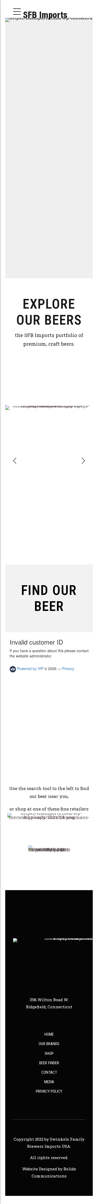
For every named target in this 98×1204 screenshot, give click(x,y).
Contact (49, 1072)
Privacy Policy (49, 1091)
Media (49, 1082)
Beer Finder (49, 1063)
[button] (15, 460)
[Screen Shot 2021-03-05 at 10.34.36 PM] (49, 866)
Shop (49, 1053)
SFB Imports (45, 14)
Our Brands (49, 1043)
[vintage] (49, 463)
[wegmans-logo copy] (49, 828)
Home (49, 1034)
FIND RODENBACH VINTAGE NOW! (49, 549)
